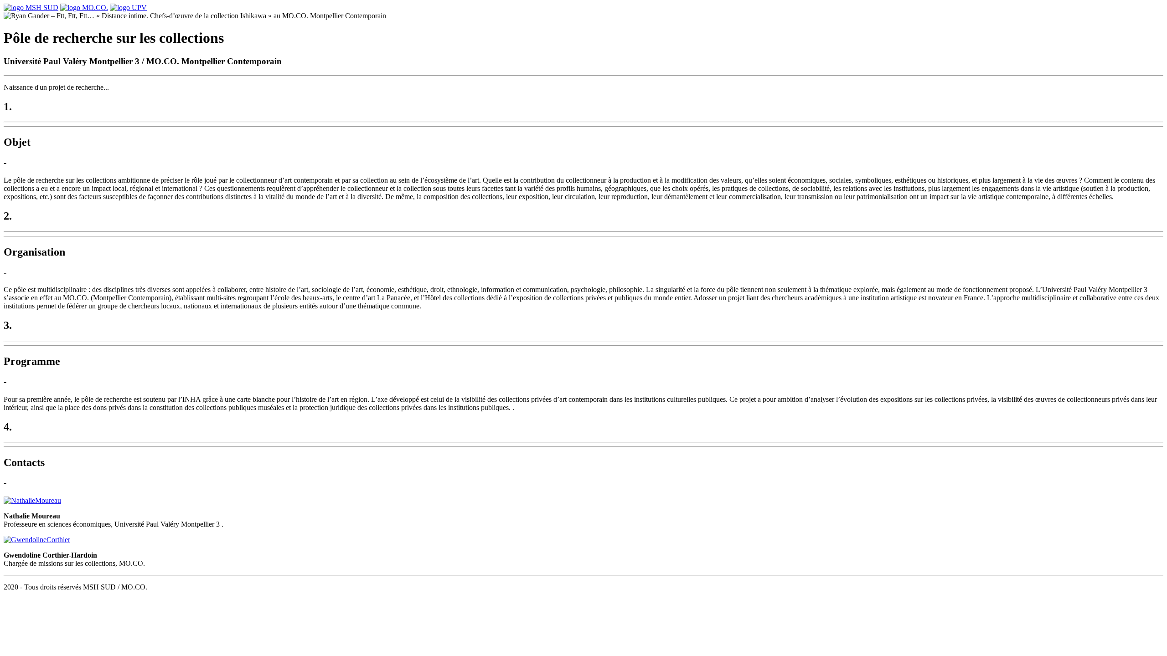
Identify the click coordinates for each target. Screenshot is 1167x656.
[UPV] (128, 7)
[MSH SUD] (31, 7)
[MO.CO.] (84, 7)
